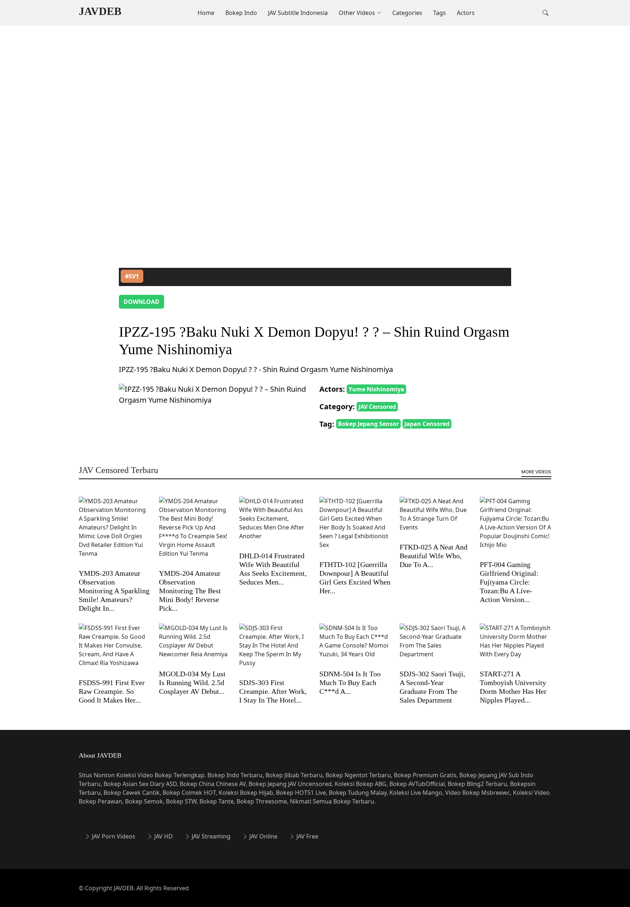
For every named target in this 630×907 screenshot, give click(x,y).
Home (206, 13)
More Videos (536, 471)
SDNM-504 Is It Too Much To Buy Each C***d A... (350, 682)
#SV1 (132, 276)
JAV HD (163, 836)
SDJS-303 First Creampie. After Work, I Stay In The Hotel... (273, 691)
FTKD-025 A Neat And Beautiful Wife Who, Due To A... (433, 555)
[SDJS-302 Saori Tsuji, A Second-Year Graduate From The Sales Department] (435, 646)
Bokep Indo (241, 13)
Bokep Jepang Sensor (368, 424)
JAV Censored (377, 407)
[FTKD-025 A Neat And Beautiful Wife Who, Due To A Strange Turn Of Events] (435, 519)
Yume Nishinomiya (376, 389)
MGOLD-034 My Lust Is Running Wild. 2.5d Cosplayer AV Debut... (192, 682)
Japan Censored (427, 424)
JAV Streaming (210, 836)
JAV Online (262, 836)
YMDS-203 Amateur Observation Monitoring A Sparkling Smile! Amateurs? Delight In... (114, 590)
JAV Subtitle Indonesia (298, 13)
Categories (407, 13)
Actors (466, 13)
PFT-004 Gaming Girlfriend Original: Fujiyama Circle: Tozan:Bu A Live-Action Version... (509, 581)
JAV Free (306, 836)
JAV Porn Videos (112, 836)
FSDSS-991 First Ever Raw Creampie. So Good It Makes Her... (112, 691)
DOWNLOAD (141, 302)
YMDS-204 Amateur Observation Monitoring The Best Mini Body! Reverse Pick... (190, 590)
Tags (439, 13)
